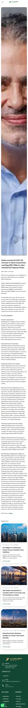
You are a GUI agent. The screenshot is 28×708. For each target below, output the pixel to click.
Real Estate (16, 544)
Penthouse (5, 698)
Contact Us (6, 675)
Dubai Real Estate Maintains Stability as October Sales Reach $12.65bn (13, 635)
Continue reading (6, 561)
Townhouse (6, 701)
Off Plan (5, 706)
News (18, 630)
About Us (18, 696)
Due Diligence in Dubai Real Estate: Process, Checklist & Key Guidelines (13, 550)
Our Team (18, 698)
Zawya (11, 513)
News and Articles (20, 704)
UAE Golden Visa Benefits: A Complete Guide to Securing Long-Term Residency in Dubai (14, 592)
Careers (18, 701)
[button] (2, 705)
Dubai (15, 630)
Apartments (6, 696)
